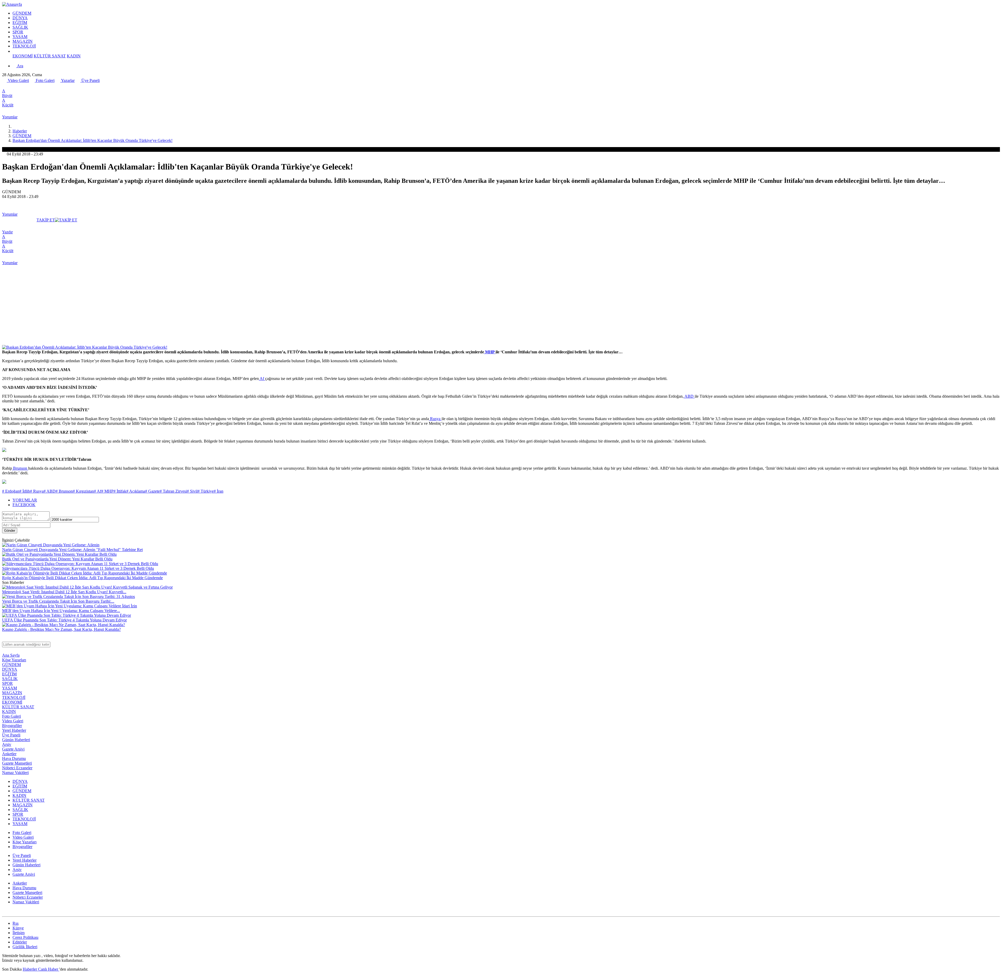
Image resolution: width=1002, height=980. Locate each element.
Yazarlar (67, 80)
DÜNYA (20, 18)
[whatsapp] (16, 86)
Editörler (20, 942)
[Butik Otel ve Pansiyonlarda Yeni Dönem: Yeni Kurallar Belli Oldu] (59, 554)
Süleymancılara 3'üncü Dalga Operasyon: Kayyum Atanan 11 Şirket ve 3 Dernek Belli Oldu (78, 568)
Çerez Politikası (25, 937)
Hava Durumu (14, 758)
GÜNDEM (22, 13)
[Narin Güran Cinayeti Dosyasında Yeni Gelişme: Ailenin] (50, 545)
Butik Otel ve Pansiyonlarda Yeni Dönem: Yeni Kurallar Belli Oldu (57, 559)
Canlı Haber (48, 969)
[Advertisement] (501, 305)
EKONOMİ (23, 56)
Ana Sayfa (11, 655)
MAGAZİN (23, 41)
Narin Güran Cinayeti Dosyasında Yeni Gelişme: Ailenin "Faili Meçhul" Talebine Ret (72, 549)
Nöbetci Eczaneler (17, 768)
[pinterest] (33, 86)
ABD (689, 396)
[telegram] (21, 86)
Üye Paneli (90, 80)
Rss (16, 923)
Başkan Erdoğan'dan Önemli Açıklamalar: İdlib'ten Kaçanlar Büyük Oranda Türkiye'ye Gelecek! (92, 140)
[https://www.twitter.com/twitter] (4, 912)
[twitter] (10, 86)
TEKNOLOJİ (24, 46)
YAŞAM (20, 36)
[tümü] (15, 51)
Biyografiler (12, 725)
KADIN (74, 56)
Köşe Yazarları (14, 660)
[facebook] (5, 86)
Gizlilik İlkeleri (25, 947)
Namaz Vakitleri (15, 772)
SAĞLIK (20, 27)
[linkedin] (27, 86)
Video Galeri (18, 80)
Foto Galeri (45, 80)
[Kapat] (4, 639)
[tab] (506, 500)
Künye (18, 928)
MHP (490, 352)
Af (262, 378)
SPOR (18, 32)
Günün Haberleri (16, 739)
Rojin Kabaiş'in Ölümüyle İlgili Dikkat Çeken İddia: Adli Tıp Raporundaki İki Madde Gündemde (82, 578)
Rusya (435, 418)
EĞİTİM (20, 22)
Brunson (20, 468)
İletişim (19, 932)
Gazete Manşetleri (17, 763)
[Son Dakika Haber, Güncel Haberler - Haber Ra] (12, 4)
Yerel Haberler (14, 730)
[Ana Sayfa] (15, 126)
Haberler (20, 131)
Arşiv (6, 744)
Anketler (9, 754)
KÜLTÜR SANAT (50, 56)
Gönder (9, 531)
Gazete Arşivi (13, 749)
